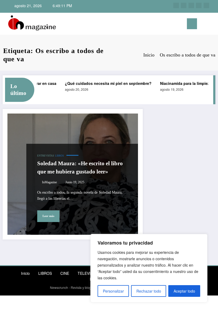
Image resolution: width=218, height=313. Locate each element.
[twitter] (191, 5)
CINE (64, 273)
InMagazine (49, 182)
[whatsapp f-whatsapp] (206, 5)
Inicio (25, 273)
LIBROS (59, 155)
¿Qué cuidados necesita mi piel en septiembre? (105, 83)
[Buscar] (203, 25)
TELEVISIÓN (88, 273)
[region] (148, 268)
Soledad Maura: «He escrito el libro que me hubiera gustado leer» (80, 167)
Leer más (48, 216)
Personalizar (113, 291)
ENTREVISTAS (45, 155)
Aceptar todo (184, 291)
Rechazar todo (148, 291)
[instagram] (176, 5)
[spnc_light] (212, 25)
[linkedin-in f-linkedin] (183, 5)
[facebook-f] (199, 5)
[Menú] (192, 23)
